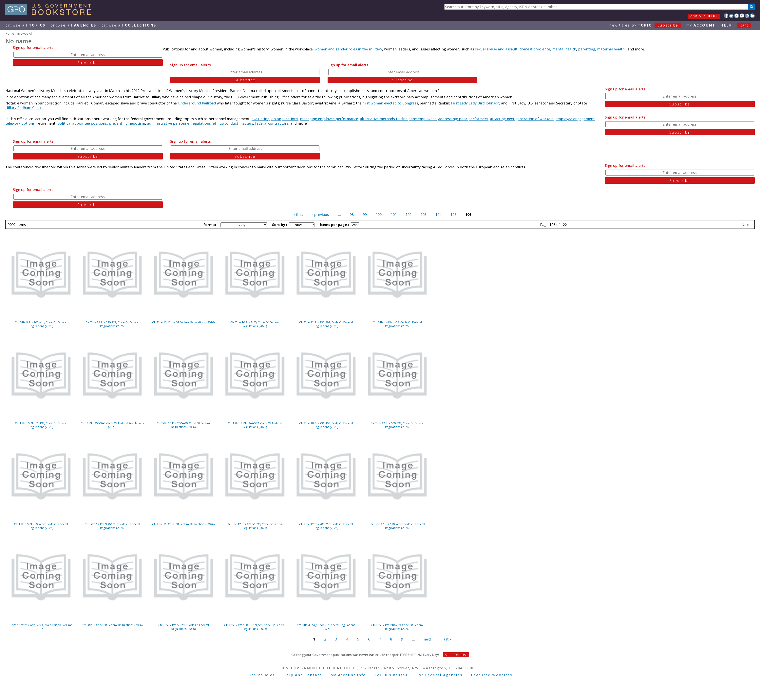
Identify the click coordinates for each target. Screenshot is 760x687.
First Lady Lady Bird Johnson (475, 103)
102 (408, 214)
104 (438, 214)
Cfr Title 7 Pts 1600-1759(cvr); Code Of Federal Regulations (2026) (254, 627)
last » (446, 639)
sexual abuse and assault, (497, 49)
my (700, 25)
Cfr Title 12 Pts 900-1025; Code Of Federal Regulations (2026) (112, 526)
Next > (747, 224)
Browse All (25, 25)
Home (9, 33)
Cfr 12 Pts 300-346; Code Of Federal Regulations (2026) (112, 425)
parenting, (587, 49)
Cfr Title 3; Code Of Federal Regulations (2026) (112, 625)
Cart (744, 25)
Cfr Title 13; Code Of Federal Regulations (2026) (183, 322)
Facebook (726, 15)
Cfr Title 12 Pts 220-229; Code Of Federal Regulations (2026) (112, 324)
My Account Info (348, 675)
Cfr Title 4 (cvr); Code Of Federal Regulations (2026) (326, 627)
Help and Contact (303, 675)
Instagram (736, 15)
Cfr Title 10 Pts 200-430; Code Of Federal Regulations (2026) (183, 425)
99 (365, 214)
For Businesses (391, 675)
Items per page (334, 224)
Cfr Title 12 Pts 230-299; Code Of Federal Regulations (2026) (326, 324)
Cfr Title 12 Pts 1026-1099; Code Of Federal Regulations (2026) (254, 526)
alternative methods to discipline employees (398, 118)
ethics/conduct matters (233, 123)
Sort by (279, 224)
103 (424, 214)
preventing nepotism (127, 123)
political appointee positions (82, 123)
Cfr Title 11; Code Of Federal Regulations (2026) (183, 524)
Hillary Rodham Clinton (25, 107)
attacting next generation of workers (522, 118)
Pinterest (747, 15)
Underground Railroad (197, 103)
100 (379, 214)
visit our (703, 16)
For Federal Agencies (439, 675)
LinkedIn (752, 15)
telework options (20, 123)
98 (352, 214)
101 (394, 214)
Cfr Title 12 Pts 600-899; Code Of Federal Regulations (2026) (397, 425)
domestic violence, (535, 49)
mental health (564, 49)
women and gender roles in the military (348, 49)
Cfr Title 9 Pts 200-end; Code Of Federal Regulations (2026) (41, 324)
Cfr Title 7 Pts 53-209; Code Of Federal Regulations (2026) (183, 627)
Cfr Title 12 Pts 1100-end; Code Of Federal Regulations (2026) (397, 526)
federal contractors (271, 123)
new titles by (643, 25)
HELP (726, 25)
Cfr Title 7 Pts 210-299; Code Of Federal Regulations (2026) (397, 627)
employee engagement (575, 118)
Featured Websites (491, 675)
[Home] (50, 13)
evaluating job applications (275, 118)
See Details (455, 655)
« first (298, 214)
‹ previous (320, 214)
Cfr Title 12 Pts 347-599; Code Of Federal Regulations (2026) (255, 425)
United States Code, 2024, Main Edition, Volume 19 (41, 627)
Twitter (731, 15)
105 (453, 214)
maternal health (611, 49)
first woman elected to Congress (390, 103)
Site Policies (261, 675)
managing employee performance (329, 118)
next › (428, 639)
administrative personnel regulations (179, 123)
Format (210, 224)
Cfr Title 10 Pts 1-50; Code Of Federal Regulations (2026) (254, 324)
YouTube (742, 15)
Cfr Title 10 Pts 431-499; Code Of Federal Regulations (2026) (326, 425)
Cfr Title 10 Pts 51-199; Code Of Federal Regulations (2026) (41, 425)
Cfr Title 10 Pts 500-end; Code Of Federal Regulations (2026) (41, 526)
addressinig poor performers (463, 118)
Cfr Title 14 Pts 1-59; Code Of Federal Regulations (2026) (397, 324)
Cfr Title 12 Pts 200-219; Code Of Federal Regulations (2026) (326, 526)
